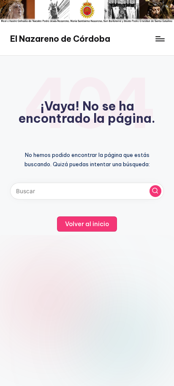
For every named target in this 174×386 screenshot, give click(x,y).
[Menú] (159, 39)
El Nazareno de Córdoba (60, 39)
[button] (155, 191)
